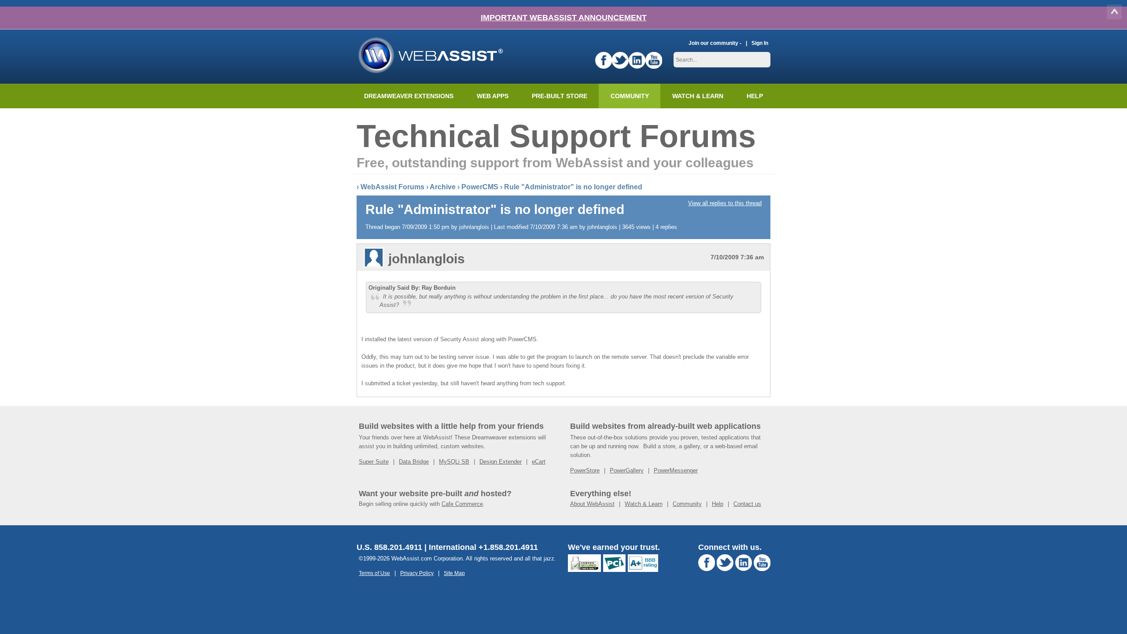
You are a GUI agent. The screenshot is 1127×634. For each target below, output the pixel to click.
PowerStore (585, 470)
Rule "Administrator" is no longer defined (573, 187)
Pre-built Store (559, 96)
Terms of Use (374, 573)
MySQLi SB (454, 461)
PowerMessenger (676, 470)
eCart (538, 461)
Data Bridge (414, 461)
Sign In (759, 43)
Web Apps (492, 96)
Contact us (747, 504)
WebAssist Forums (392, 187)
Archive (443, 187)
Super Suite (374, 461)
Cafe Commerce (462, 504)
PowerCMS (479, 187)
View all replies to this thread (725, 203)
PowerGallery (627, 470)
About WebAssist (592, 504)
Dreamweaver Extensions (408, 96)
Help (717, 504)
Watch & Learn (697, 96)
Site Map (454, 573)
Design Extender (500, 461)
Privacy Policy (417, 573)
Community (630, 96)
